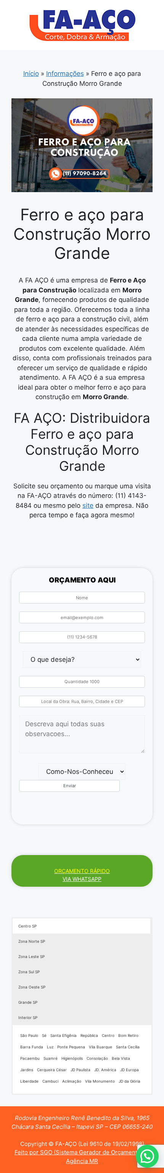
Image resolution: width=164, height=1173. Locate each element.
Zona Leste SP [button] (31, 956)
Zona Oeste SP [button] (31, 987)
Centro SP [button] (27, 926)
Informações (65, 73)
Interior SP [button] (27, 1017)
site (87, 505)
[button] (147, 1156)
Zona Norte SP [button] (31, 941)
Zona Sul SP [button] (29, 971)
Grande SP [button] (27, 1002)
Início (31, 73)
